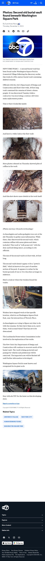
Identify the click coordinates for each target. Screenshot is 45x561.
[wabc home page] (5, 507)
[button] (3, 3)
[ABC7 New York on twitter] (9, 538)
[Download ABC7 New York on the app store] (7, 543)
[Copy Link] (28, 31)
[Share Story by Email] (23, 31)
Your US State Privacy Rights (10, 552)
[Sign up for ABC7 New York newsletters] (19, 538)
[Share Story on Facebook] (4, 31)
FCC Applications (20, 554)
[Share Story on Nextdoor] (18, 31)
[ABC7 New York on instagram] (14, 538)
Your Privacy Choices (17, 550)
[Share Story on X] (8, 31)
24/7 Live (16, 3)
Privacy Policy (6, 550)
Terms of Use (22, 552)
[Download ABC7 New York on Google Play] (18, 543)
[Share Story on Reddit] (13, 31)
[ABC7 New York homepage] (8, 3)
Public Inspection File (8, 554)
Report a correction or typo (11, 404)
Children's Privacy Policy (31, 550)
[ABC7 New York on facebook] (4, 538)
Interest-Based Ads (33, 552)
